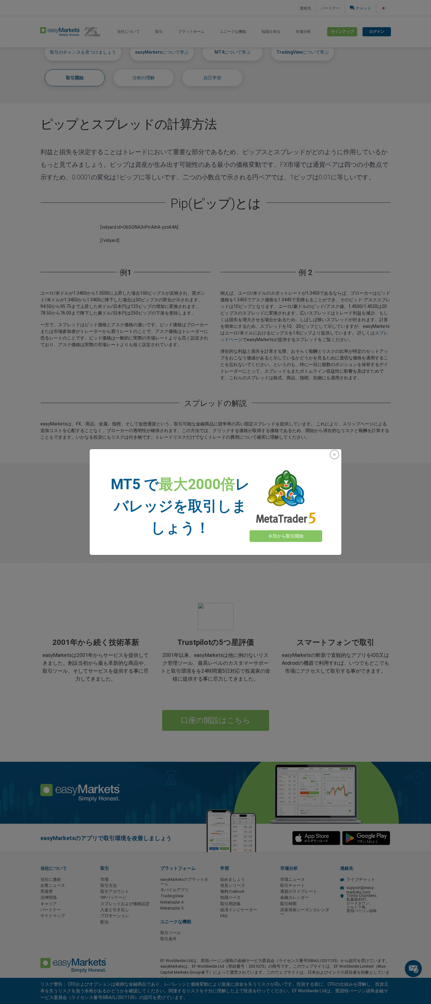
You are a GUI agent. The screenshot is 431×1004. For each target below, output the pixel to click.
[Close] (334, 454)
